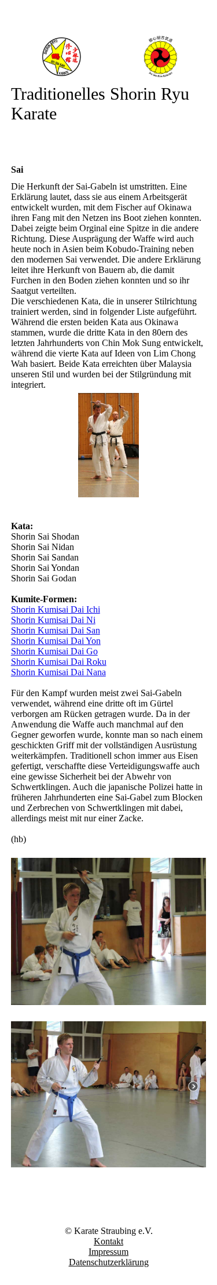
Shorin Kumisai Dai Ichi (55, 609)
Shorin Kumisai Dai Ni (53, 620)
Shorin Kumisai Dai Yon (56, 641)
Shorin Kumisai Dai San (55, 630)
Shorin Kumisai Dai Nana (58, 672)
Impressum (108, 1252)
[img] (109, 56)
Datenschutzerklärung (109, 1262)
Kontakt (108, 1241)
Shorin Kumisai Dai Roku (58, 662)
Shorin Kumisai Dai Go (54, 651)
